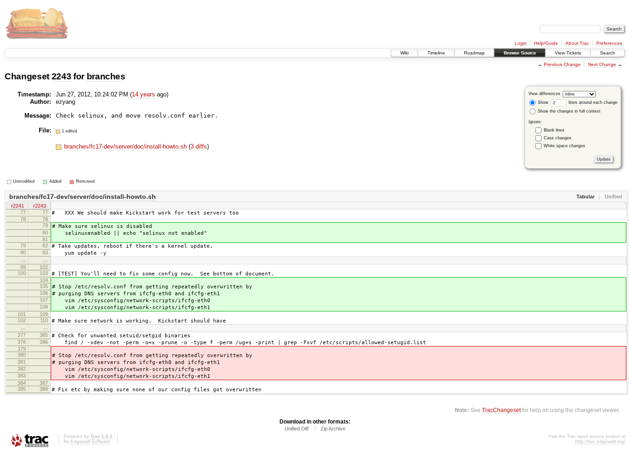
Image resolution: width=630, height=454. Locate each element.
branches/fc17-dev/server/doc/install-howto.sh (126, 146)
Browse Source (520, 52)
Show (542, 102)
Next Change (602, 64)
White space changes (564, 145)
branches (106, 76)
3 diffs (198, 146)
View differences (544, 93)
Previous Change (562, 64)
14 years (143, 94)
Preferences (609, 43)
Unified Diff (297, 428)
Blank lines (554, 130)
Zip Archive (333, 428)
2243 (61, 76)
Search (607, 52)
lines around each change (592, 102)
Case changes (557, 138)
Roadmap (474, 52)
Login (521, 43)
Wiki (404, 52)
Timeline (436, 52)
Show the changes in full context (568, 111)
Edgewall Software (90, 441)
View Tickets (568, 52)
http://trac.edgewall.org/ (600, 441)
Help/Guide (546, 43)
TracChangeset (501, 410)
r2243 (39, 206)
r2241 (17, 206)
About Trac (577, 43)
